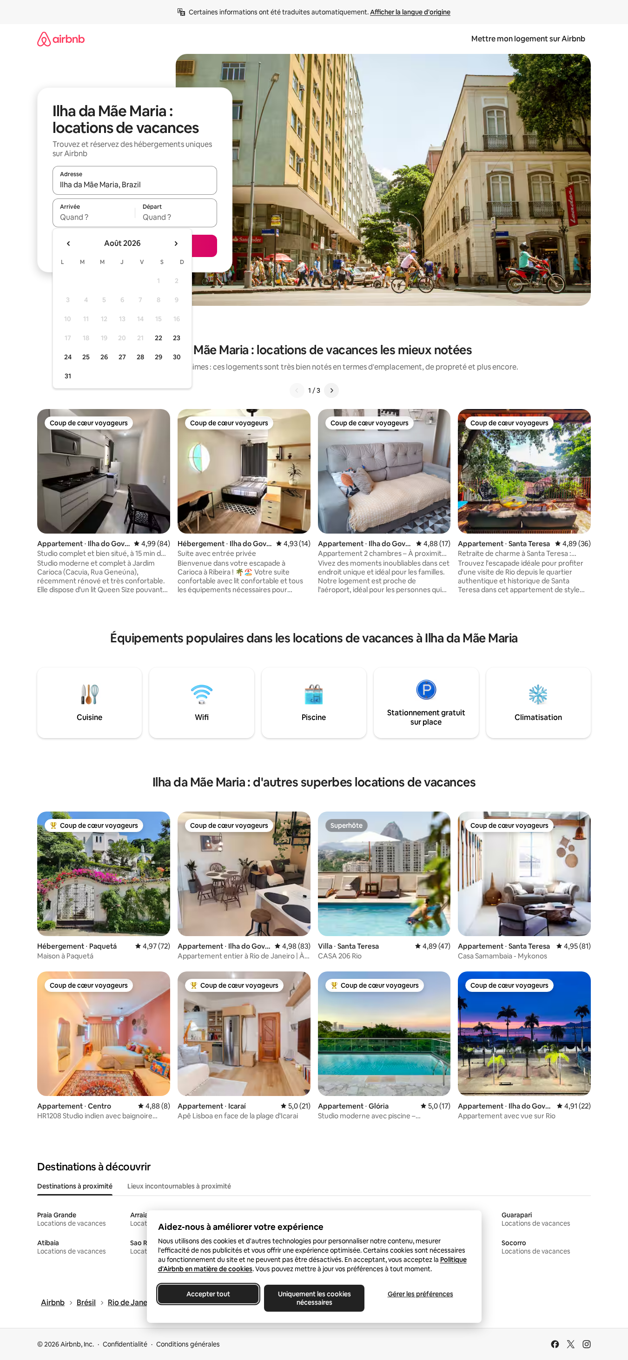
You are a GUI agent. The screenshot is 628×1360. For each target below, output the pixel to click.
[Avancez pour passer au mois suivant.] (175, 243)
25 (86, 357)
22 (158, 338)
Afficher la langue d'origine (410, 12)
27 (122, 357)
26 (104, 357)
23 (176, 338)
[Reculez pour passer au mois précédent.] (69, 243)
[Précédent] (297, 390)
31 (68, 376)
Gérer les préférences (420, 1294)
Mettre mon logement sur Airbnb (528, 39)
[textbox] (93, 217)
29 (158, 357)
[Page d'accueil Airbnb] (61, 38)
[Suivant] (331, 390)
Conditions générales (188, 1344)
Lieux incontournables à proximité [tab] (179, 1186)
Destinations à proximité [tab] (74, 1186)
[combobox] (135, 184)
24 (68, 357)
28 (140, 357)
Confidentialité (125, 1344)
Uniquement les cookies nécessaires (314, 1298)
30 (177, 357)
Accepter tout (208, 1294)
